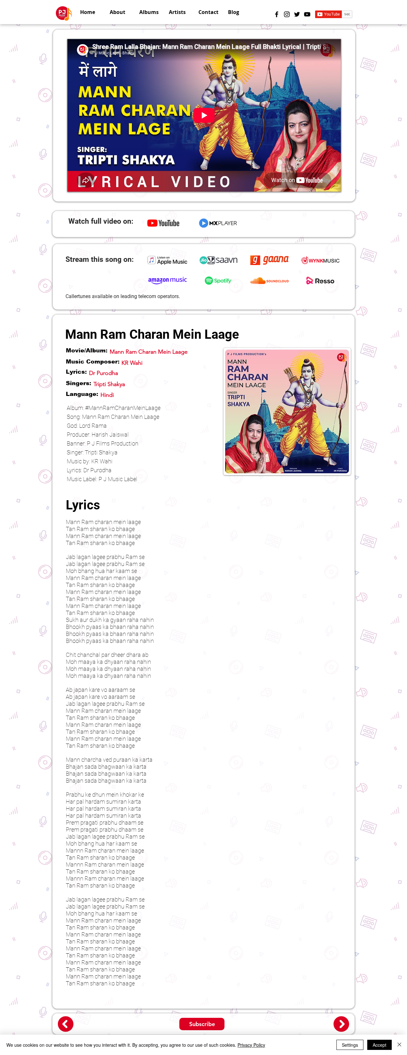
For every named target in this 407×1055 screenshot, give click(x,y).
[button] (179, 12)
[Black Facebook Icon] (276, 14)
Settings (350, 1045)
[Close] (399, 1045)
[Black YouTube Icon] (307, 14)
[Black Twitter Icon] (297, 14)
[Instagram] (287, 14)
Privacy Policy (251, 1045)
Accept (379, 1045)
